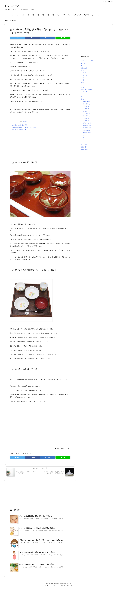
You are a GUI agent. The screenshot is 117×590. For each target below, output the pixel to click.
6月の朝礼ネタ (87, 113)
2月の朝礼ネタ (86, 104)
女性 (82, 82)
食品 (82, 65)
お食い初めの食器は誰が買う (19, 125)
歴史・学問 (84, 144)
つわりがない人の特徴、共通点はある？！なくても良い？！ (37, 552)
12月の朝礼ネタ (87, 128)
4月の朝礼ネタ (87, 108)
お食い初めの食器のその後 (18, 129)
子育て (14, 20)
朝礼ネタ (83, 99)
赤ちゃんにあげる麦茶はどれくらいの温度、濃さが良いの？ (37, 564)
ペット (83, 84)
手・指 (84, 72)
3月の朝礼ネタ (87, 106)
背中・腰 (85, 75)
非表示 (25, 121)
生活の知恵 (84, 68)
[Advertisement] (40, 145)
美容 (82, 96)
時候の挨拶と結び (87, 132)
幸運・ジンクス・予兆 (87, 60)
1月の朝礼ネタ (86, 101)
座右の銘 (85, 92)
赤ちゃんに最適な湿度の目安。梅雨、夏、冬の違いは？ (36, 516)
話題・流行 (84, 147)
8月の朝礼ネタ (87, 118)
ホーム (7, 20)
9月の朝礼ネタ (87, 120)
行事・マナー (84, 149)
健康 (82, 70)
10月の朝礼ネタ (87, 123)
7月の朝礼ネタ (86, 116)
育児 (64, 448)
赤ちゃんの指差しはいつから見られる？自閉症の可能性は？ (37, 528)
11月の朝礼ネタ (87, 125)
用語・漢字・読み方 (86, 89)
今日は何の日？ (87, 130)
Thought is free (67, 585)
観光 (82, 87)
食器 (67, 448)
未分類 (83, 63)
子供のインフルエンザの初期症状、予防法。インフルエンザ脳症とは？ (41, 540)
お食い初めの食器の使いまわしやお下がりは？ (24, 127)
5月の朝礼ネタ (87, 111)
